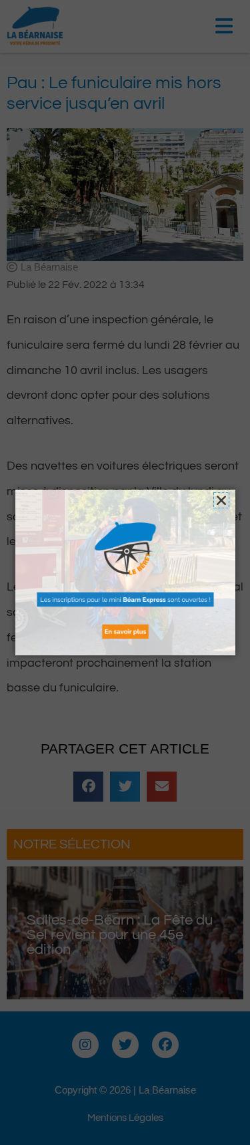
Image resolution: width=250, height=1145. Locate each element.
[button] (221, 500)
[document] (125, 572)
